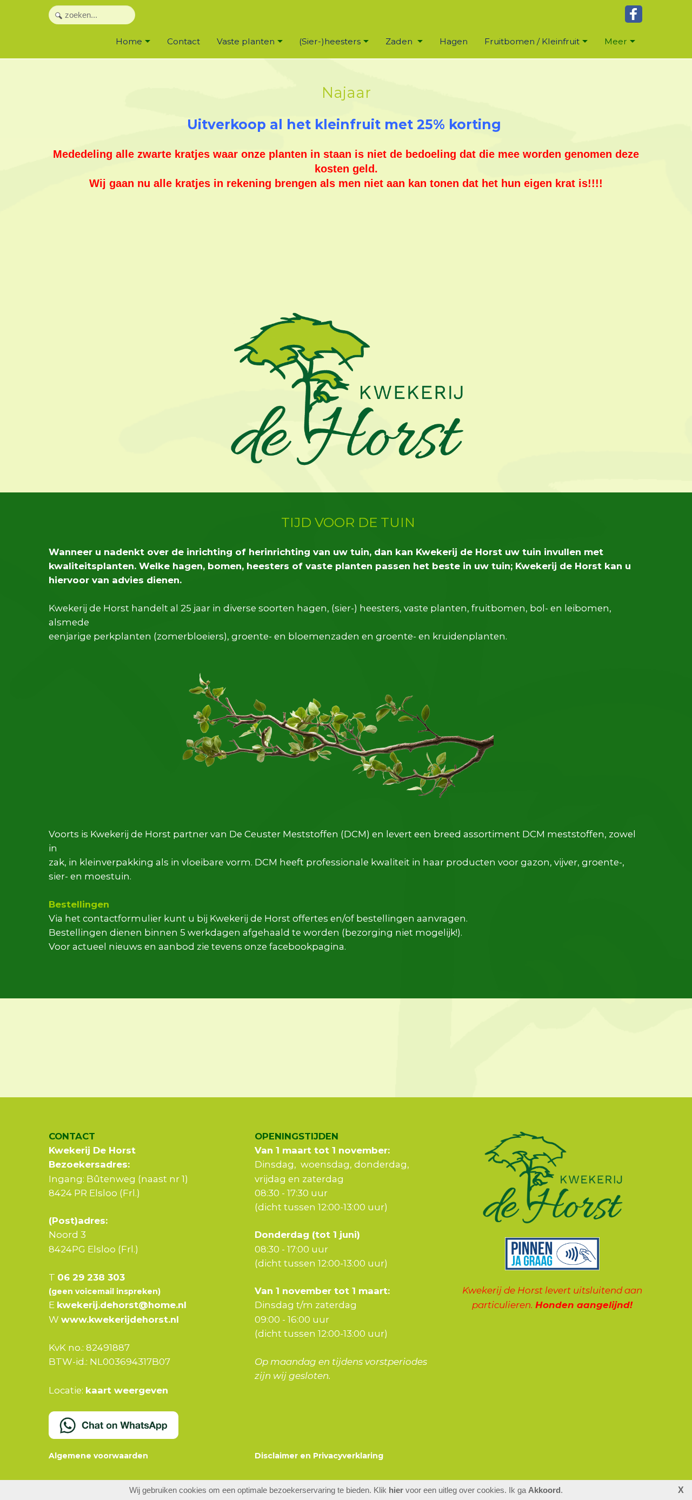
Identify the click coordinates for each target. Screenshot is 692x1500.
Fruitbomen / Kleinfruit (532, 41)
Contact (183, 41)
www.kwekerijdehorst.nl (120, 1319)
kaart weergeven (126, 1390)
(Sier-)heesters (330, 41)
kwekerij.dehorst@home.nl (122, 1304)
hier (396, 1490)
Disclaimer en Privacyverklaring (319, 1456)
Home (129, 41)
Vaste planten (246, 41)
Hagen (454, 41)
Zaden (400, 41)
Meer (615, 41)
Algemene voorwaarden (98, 1456)
